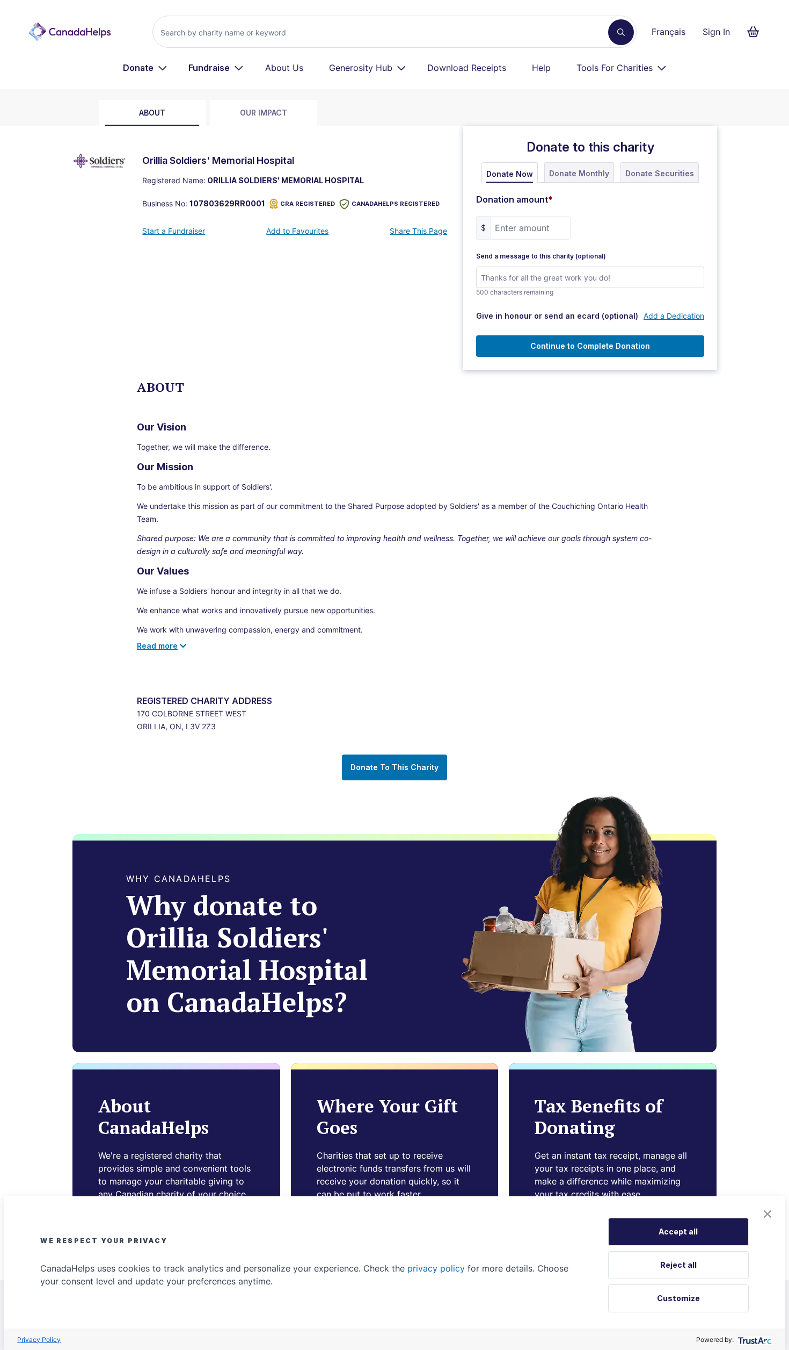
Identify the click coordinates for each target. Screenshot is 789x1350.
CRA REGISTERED (307, 203)
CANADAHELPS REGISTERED (396, 203)
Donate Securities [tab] (659, 173)
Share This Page (418, 230)
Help (541, 67)
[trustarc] (754, 1339)
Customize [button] (678, 1298)
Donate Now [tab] (509, 173)
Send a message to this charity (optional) (541, 256)
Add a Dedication (674, 315)
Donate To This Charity (394, 767)
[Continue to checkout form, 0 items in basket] (756, 31)
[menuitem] (145, 67)
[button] (767, 1214)
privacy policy (436, 1268)
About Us (284, 67)
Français (668, 31)
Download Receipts (466, 67)
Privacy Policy (39, 1339)
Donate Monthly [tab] (579, 173)
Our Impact (263, 112)
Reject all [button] (678, 1264)
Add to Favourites (297, 230)
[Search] (621, 32)
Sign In (716, 31)
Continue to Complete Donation (590, 345)
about (152, 112)
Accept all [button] (678, 1231)
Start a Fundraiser (173, 230)
